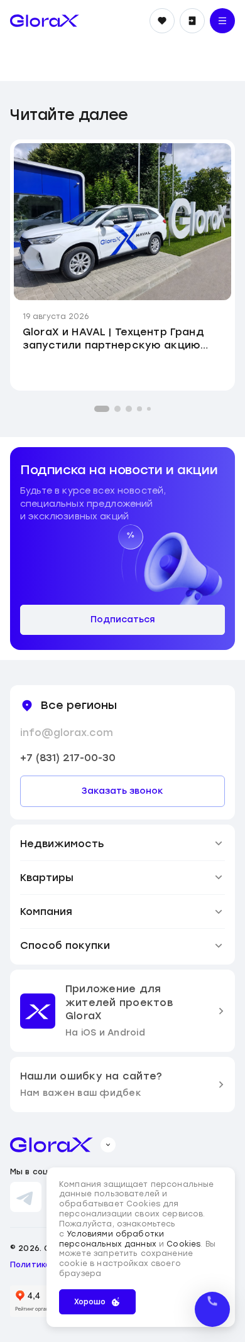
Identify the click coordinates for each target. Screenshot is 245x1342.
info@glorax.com (66, 733)
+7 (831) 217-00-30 (68, 758)
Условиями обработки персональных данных (111, 1239)
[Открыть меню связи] (212, 1309)
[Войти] (192, 20)
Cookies (183, 1244)
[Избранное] (162, 20)
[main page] (44, 20)
